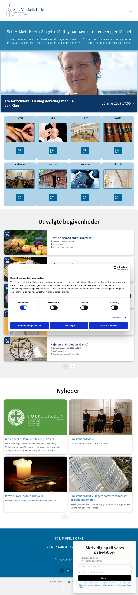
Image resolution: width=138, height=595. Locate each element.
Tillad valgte (69, 325)
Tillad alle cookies (108, 325)
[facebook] (62, 571)
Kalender (61, 546)
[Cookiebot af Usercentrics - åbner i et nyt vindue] (116, 268)
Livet (50, 546)
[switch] (54, 307)
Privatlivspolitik (57, 581)
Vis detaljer (117, 317)
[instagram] (68, 571)
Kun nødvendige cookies (29, 325)
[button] (91, 10)
